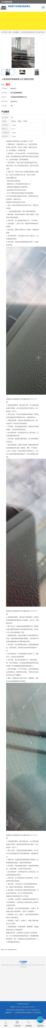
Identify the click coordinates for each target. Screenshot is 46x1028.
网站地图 (38, 1012)
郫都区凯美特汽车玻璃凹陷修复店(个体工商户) (19, 1010)
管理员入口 (30, 1012)
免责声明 (24, 1012)
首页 (10, 32)
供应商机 (16, 32)
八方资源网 (16, 1012)
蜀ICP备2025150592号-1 (29, 1007)
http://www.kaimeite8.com (8, 949)
